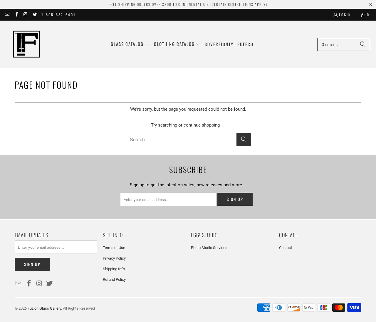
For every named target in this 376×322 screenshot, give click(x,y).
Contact (285, 247)
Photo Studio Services (209, 247)
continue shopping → (204, 125)
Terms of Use (114, 247)
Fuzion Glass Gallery (44, 308)
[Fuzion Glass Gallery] (26, 44)
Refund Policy (114, 279)
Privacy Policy (114, 258)
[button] (130, 44)
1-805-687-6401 (58, 14)
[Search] (362, 44)
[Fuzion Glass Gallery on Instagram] (25, 14)
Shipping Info (114, 269)
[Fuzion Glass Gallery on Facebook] (16, 14)
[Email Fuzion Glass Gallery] (6, 14)
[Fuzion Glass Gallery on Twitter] (34, 14)
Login (345, 14)
